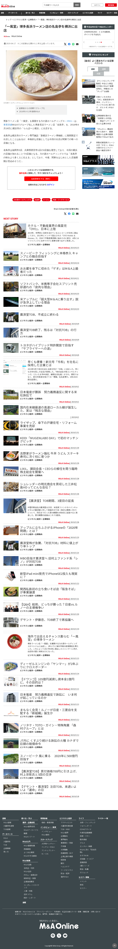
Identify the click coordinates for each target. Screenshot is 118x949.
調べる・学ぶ (30, 13)
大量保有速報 (8, 826)
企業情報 (6, 848)
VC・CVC (45, 854)
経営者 (63, 860)
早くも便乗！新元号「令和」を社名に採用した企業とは (53, 363)
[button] (95, 42)
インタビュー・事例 (56, 13)
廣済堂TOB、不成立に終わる (39, 314)
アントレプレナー (48, 850)
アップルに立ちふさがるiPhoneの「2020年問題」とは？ (49, 529)
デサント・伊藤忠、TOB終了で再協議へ (47, 619)
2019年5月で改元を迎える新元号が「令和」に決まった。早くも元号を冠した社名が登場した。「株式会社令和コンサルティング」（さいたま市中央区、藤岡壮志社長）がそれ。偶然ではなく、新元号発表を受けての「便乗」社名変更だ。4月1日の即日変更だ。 (53, 374)
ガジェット (84, 872)
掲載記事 (86, 911)
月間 (98, 73)
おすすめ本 (84, 855)
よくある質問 (29, 852)
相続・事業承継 (48, 822)
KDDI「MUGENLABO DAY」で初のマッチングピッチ (49, 439)
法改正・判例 (29, 868)
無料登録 (111, 5)
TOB (5, 845)
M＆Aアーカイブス (31, 830)
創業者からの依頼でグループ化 (32, 108)
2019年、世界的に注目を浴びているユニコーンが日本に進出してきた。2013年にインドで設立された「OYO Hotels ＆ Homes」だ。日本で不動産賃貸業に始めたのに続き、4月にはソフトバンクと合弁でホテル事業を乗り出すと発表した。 (53, 236)
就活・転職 (84, 869)
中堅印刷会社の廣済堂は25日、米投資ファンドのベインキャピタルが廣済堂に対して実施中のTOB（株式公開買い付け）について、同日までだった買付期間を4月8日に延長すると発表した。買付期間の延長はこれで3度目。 (53, 511)
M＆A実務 (26, 860)
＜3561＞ (69, 121)
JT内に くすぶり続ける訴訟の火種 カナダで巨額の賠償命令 (49, 742)
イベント (83, 881)
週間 (104, 69)
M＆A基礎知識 (29, 845)
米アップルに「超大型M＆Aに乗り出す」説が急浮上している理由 (49, 300)
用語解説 (27, 849)
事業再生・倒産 (67, 843)
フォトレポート (86, 826)
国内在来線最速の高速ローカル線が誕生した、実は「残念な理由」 (48, 409)
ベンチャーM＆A (48, 847)
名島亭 (37, 199)
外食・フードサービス (61, 199)
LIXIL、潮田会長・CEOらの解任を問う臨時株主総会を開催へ (48, 470)
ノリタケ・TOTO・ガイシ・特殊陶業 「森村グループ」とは (48, 726)
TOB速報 (6, 829)
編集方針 (18, 911)
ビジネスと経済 (88, 13)
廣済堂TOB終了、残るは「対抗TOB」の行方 (48, 331)
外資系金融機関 (86, 832)
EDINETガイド (85, 829)
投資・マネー (85, 836)
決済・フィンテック (87, 822)
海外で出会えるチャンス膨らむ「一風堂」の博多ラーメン (53, 638)
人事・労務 (28, 891)
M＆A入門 (26, 841)
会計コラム (28, 894)
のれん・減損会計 (31, 875)
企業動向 (31, 19)
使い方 (6, 851)
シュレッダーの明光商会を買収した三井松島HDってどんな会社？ (48, 485)
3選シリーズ (84, 865)
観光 (62, 863)
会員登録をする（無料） (41, 178)
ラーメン (46, 199)
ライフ (100, 13)
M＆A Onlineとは (29, 911)
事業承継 (42, 13)
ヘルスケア (65, 866)
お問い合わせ (95, 911)
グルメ (82, 843)
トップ (8, 19)
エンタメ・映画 (86, 846)
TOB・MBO (65, 829)
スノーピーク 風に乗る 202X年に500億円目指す (49, 757)
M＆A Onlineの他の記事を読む (66, 208)
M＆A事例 (45, 834)
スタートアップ (73, 13)
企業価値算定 (29, 881)
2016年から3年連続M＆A (29, 111)
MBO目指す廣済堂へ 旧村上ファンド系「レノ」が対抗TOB (49, 559)
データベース (12, 13)
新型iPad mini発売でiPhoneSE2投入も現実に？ (48, 575)
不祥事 (63, 846)
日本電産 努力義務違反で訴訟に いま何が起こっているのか (48, 696)
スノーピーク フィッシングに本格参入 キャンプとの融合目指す (49, 254)
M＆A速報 (7, 822)
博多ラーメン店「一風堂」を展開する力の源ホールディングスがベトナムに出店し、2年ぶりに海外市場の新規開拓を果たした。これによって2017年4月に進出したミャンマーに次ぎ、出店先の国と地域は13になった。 (53, 647)
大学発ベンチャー (48, 843)
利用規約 (57, 911)
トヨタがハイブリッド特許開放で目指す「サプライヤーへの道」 (47, 346)
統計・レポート (30, 897)
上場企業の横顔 (67, 856)
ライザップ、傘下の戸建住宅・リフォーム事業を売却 (48, 424)
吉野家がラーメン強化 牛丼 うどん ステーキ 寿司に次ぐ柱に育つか (49, 455)
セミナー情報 (84, 877)
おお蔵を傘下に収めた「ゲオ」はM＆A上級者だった (49, 270)
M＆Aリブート (29, 836)
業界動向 (64, 839)
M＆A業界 (64, 832)
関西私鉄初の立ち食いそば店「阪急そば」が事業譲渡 (48, 590)
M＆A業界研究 (29, 826)
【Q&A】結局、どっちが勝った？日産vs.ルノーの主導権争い (49, 606)
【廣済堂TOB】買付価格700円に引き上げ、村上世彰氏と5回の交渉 (49, 772)
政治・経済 (65, 873)
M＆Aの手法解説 (30, 856)
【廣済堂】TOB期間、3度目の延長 (51, 500)
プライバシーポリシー (44, 911)
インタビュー (47, 831)
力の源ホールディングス (22, 199)
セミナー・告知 (112, 13)
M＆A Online (17, 36)
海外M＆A (64, 876)
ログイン (97, 5)
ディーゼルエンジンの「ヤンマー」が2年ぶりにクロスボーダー (49, 665)
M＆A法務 (27, 864)
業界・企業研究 (29, 822)
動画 (25, 833)
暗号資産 (83, 839)
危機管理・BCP (67, 853)
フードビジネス (67, 870)
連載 (24, 902)
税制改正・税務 (30, 878)
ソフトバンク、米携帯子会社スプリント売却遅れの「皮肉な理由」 (48, 285)
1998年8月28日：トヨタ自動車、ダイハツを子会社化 (98, 33)
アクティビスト (67, 822)
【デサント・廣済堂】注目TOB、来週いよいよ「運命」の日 (48, 788)
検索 (77, 4)
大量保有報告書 (67, 826)
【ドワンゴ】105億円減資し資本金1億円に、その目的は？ (47, 680)
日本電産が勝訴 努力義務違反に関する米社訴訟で (48, 393)
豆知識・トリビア (87, 859)
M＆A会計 (27, 871)
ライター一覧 (103, 818)
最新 (93, 69)
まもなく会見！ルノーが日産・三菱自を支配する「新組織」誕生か (48, 711)
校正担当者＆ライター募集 (71, 911)
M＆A (5, 838)
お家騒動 (64, 849)
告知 (81, 884)
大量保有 (6, 841)
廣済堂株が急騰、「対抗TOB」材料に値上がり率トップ (49, 544)
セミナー (83, 888)
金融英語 (83, 862)
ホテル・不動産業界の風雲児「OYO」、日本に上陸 (47, 227)
